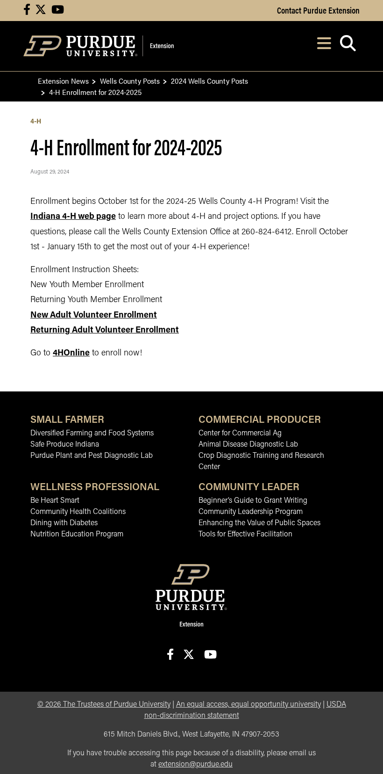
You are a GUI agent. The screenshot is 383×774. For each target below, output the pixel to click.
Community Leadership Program (251, 512)
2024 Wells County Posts (209, 80)
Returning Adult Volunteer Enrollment (104, 330)
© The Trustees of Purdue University (103, 705)
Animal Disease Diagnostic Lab (248, 444)
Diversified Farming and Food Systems (92, 433)
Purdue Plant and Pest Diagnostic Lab (91, 456)
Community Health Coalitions (78, 512)
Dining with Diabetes (64, 523)
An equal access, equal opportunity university (248, 705)
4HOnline (71, 353)
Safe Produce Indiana (64, 444)
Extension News (63, 80)
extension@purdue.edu (195, 764)
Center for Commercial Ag (240, 433)
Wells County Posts (130, 80)
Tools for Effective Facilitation (245, 534)
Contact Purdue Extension (318, 9)
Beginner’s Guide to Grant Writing (253, 501)
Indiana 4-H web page (73, 217)
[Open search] (348, 46)
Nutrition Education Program (76, 534)
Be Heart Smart (54, 501)
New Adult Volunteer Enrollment (93, 315)
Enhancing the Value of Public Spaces (259, 523)
